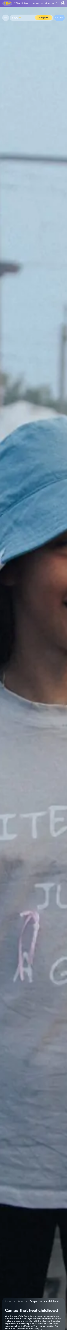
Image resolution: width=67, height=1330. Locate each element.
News (20, 1301)
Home (8, 1301)
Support (43, 18)
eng (61, 18)
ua (56, 18)
